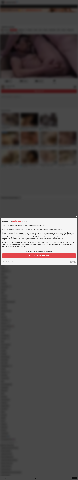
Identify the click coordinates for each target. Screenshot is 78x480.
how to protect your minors (9, 261)
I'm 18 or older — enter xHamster (39, 255)
